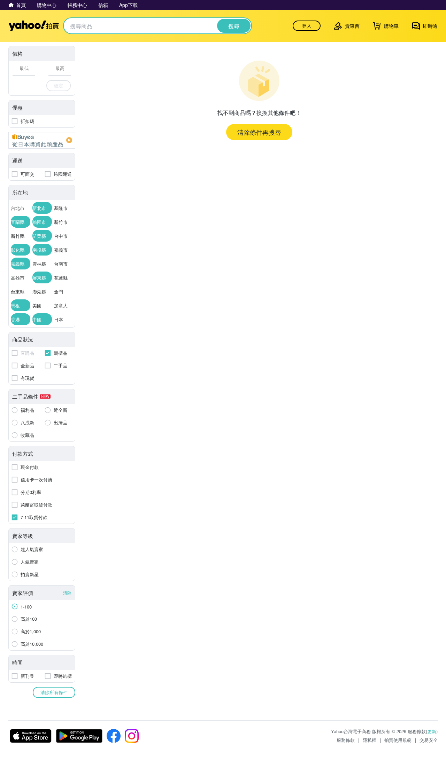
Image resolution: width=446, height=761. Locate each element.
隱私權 (369, 740)
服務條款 (346, 740)
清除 (67, 593)
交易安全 (429, 740)
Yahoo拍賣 (33, 25)
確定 (58, 85)
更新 (431, 731)
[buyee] (41, 140)
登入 (307, 25)
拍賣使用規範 (398, 740)
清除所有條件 (54, 692)
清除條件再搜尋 (259, 131)
